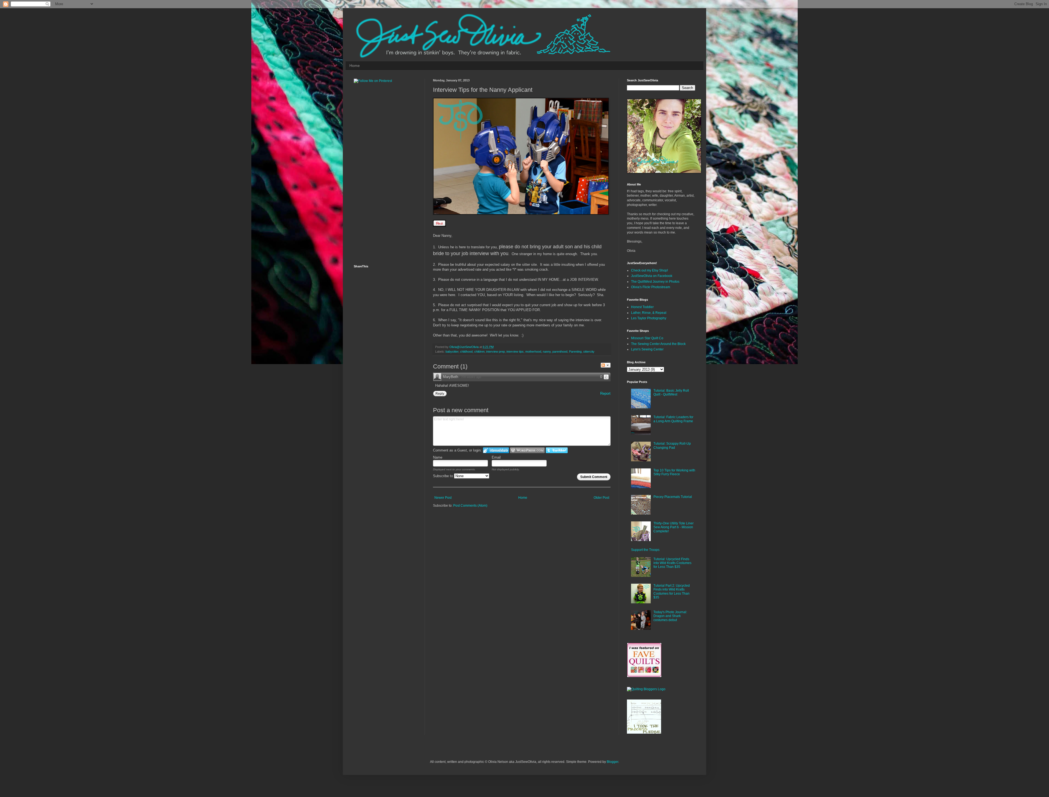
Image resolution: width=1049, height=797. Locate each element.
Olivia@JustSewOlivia (464, 347)
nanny (547, 351)
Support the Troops (645, 550)
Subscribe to (443, 476)
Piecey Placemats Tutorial (672, 497)
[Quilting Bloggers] (646, 689)
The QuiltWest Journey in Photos (655, 282)
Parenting (575, 351)
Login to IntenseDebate (496, 450)
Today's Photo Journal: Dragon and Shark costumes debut (670, 616)
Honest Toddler (642, 307)
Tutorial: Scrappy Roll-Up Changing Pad (672, 445)
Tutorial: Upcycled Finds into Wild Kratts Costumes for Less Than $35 (672, 563)
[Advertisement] (375, 173)
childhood (466, 351)
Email (496, 457)
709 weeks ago (471, 377)
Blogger (612, 762)
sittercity (588, 351)
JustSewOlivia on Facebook (651, 276)
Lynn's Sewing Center (647, 349)
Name (437, 457)
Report (605, 393)
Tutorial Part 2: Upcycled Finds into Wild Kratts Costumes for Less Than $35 (671, 591)
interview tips (515, 351)
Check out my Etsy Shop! (649, 270)
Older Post (601, 498)
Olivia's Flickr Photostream (650, 287)
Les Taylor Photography (648, 318)
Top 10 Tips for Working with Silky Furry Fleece (674, 472)
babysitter (452, 351)
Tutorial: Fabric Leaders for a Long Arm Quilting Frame (673, 419)
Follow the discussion (606, 365)
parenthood (559, 351)
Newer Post (443, 498)
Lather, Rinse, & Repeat (648, 313)
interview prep (495, 351)
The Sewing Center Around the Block (658, 344)
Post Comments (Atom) (470, 505)
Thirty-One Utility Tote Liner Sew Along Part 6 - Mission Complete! (673, 527)
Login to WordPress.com (527, 450)
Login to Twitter (557, 450)
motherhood (533, 351)
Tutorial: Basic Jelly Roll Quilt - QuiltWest (671, 392)
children (479, 351)
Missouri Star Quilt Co (647, 338)
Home (354, 65)
